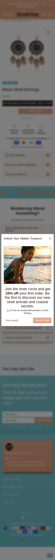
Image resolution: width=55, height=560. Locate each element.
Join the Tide (42, 320)
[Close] (50, 238)
